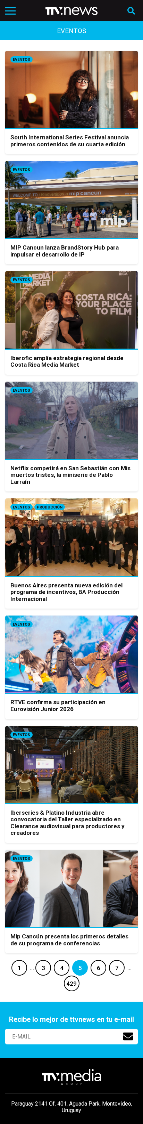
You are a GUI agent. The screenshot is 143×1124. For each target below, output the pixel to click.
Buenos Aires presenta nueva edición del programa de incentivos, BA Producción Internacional (66, 592)
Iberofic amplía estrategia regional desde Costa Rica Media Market (67, 361)
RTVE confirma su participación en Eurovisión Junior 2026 (58, 705)
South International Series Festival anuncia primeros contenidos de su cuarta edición (69, 141)
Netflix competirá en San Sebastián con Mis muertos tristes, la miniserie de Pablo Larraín (70, 475)
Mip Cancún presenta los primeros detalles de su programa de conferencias (69, 940)
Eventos (21, 59)
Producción (49, 507)
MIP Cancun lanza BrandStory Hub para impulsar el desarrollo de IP (64, 251)
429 (71, 983)
